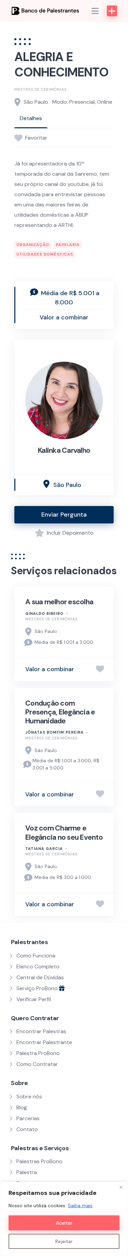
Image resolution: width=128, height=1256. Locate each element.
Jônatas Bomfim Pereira (54, 732)
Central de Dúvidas (40, 977)
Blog (21, 1107)
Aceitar (64, 1223)
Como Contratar (37, 1064)
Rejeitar (64, 1241)
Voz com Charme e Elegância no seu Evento (64, 832)
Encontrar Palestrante (44, 1042)
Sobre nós (29, 1096)
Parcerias (28, 1118)
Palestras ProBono (39, 1161)
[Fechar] (121, 1187)
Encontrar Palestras (41, 1031)
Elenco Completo (37, 966)
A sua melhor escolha (59, 602)
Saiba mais (80, 1205)
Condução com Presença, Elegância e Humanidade (60, 712)
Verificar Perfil (33, 999)
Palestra (26, 1172)
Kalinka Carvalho (64, 450)
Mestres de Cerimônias (40, 89)
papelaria (68, 244)
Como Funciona (35, 955)
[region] (64, 1219)
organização (32, 244)
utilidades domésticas (44, 254)
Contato (27, 1129)
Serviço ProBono (37, 988)
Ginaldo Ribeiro (44, 613)
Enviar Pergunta (64, 514)
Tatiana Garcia (44, 848)
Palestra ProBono (38, 1053)
